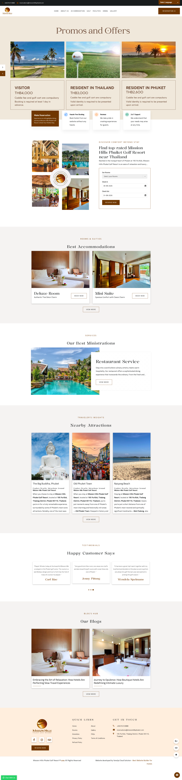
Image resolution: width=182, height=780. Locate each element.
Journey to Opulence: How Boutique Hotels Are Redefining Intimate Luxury (119, 681)
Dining (105, 11)
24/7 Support (135, 114)
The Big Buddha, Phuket (46, 483)
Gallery (113, 11)
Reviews (103, 114)
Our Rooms (106, 172)
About (93, 726)
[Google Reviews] (176, 741)
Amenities (75, 734)
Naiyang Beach (122, 483)
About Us (65, 11)
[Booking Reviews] (176, 755)
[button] (2, 73)
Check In (105, 182)
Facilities (97, 11)
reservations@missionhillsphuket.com (31, 2)
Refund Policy (77, 742)
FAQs (93, 734)
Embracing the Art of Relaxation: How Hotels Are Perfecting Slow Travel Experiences (59, 681)
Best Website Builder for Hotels (142, 762)
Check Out (105, 191)
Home (56, 11)
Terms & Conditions (98, 738)
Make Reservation (42, 115)
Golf (89, 11)
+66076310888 (10, 2)
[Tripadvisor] (176, 748)
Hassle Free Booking (77, 114)
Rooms (74, 730)
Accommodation (78, 11)
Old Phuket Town (83, 483)
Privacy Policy (77, 738)
